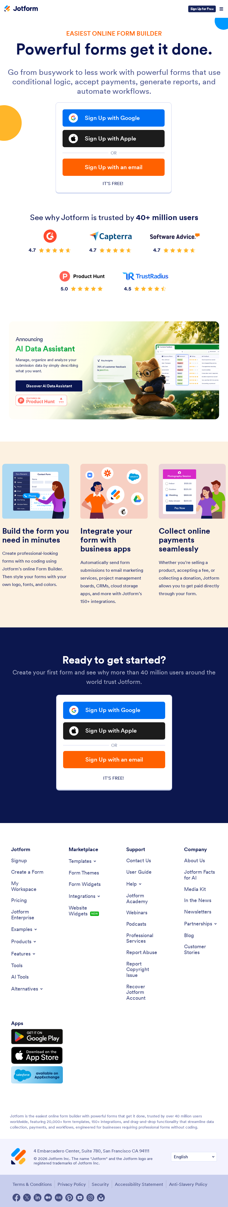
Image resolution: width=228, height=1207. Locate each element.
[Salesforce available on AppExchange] (37, 1074)
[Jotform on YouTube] (80, 1197)
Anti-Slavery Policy (188, 1184)
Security (100, 1184)
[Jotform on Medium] (48, 1197)
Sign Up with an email (113, 167)
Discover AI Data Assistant (49, 385)
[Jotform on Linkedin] (37, 1197)
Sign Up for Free (202, 9)
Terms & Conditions (32, 1184)
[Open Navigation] (221, 8)
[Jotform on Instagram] (90, 1197)
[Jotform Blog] (59, 1197)
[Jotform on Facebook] (16, 1197)
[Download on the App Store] (37, 1055)
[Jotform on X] (27, 1197)
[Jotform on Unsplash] (101, 1197)
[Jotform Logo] (21, 9)
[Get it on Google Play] (37, 1037)
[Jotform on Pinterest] (69, 1197)
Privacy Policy (72, 1184)
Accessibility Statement (139, 1184)
